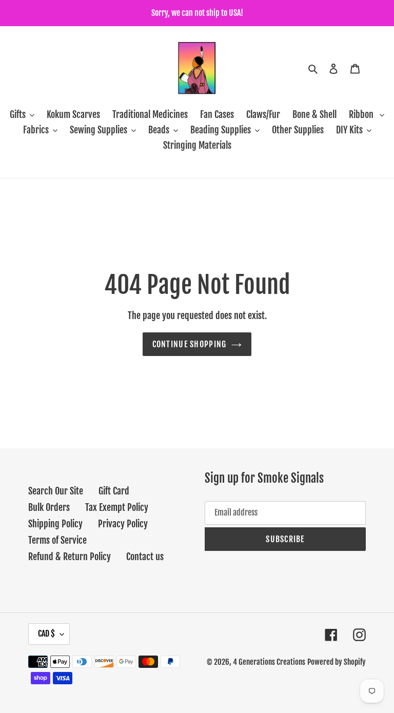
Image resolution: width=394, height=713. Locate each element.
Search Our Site (55, 491)
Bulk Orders (49, 507)
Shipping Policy (55, 523)
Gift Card (113, 491)
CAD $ (46, 633)
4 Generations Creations (269, 662)
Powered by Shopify (336, 662)
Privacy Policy (123, 523)
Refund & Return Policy (69, 556)
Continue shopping (189, 344)
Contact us (145, 556)
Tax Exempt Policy (116, 507)
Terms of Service (57, 540)
